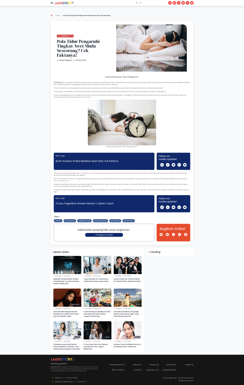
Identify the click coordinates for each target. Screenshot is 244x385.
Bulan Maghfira (65, 60)
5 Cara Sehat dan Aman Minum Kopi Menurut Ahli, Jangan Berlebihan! (96, 346)
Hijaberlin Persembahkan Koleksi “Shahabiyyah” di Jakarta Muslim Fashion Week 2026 (66, 281)
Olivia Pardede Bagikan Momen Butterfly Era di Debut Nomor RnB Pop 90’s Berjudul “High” (65, 314)
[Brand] (64, 3)
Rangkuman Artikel (105, 235)
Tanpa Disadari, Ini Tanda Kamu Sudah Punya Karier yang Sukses (96, 280)
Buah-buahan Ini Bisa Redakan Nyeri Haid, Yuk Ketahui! (87, 161)
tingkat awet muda (84, 221)
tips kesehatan (115, 221)
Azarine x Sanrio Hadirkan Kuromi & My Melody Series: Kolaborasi (127, 345)
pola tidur (58, 221)
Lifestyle (107, 272)
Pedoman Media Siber (64, 382)
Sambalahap (168, 370)
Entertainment (136, 272)
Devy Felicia (58, 276)
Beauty (138, 304)
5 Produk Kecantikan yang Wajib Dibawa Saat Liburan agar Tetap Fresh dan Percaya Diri (126, 314)
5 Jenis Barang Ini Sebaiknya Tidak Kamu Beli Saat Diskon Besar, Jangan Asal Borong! (97, 314)
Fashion (77, 272)
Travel (136, 370)
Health (58, 15)
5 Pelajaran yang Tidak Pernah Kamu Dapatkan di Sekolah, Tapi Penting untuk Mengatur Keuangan (66, 346)
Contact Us (81, 382)
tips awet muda (128, 221)
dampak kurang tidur (100, 221)
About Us (58, 378)
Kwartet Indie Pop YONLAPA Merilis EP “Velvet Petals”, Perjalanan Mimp (127, 280)
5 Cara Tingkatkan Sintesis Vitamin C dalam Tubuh (85, 203)
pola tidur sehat (70, 221)
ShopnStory (151, 370)
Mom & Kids (117, 370)
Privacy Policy (72, 378)
